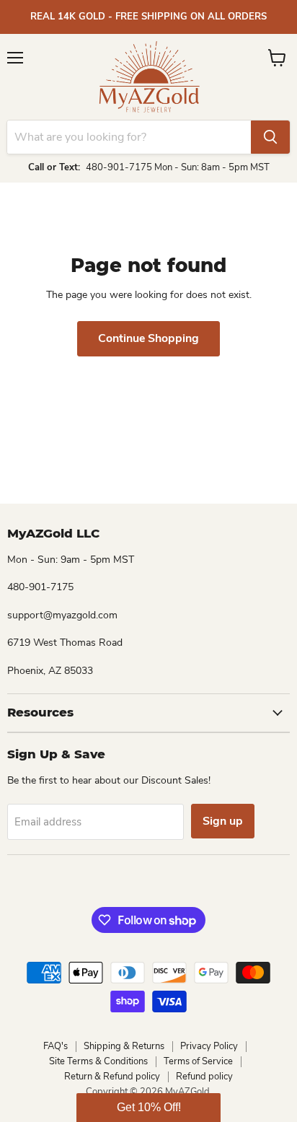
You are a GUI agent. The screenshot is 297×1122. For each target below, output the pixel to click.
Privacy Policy (209, 1046)
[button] (148, 1107)
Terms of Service (198, 1061)
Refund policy (204, 1076)
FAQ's (55, 1046)
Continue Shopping (148, 338)
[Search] (270, 137)
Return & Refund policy (112, 1076)
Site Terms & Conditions (98, 1061)
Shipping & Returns (124, 1046)
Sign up (223, 821)
